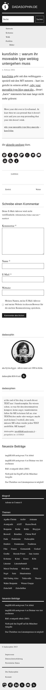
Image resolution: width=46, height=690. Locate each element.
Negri (6, 573)
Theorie (38, 578)
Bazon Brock (30, 524)
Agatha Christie (10, 519)
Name (6, 261)
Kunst (25, 558)
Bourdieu (18, 534)
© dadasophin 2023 (10, 646)
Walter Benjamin (10, 583)
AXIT (19, 524)
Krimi (17, 558)
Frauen (14, 548)
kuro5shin (7, 76)
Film (5, 548)
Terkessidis (26, 578)
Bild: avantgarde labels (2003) (17, 468)
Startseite (9, 28)
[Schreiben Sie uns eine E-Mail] (28, 685)
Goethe (7, 553)
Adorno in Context (12, 502)
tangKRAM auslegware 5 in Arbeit (19, 455)
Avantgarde (8, 524)
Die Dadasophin (11, 671)
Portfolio (9, 41)
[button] (4, 155)
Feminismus (19, 544)
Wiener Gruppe (27, 583)
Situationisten (25, 573)
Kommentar (9, 225)
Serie (14, 573)
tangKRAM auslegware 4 (25, 431)
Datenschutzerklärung (14, 658)
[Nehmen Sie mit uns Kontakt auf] (33, 685)
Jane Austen (34, 553)
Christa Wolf (30, 534)
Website (6, 287)
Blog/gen (36, 529)
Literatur (7, 563)
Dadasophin (29, 539)
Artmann (33, 519)
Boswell (7, 534)
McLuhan (25, 568)
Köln (34, 558)
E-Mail (7, 274)
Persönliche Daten (12, 663)
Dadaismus (16, 539)
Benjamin (8, 529)
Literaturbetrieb (20, 563)
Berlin (17, 529)
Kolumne (9, 32)
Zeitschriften (21, 588)
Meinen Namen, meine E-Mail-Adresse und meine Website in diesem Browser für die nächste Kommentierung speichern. (24, 304)
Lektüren (14, 173)
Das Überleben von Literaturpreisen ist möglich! (24, 482)
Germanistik (25, 548)
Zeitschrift (8, 588)
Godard (37, 548)
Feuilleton (32, 544)
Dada (6, 539)
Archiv (23, 519)
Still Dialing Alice (11, 578)
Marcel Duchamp (11, 568)
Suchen (39, 19)
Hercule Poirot (19, 553)
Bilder (11, 44)
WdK (8, 37)
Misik (35, 568)
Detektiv (7, 544)
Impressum (9, 654)
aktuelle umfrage (15, 144)
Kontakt (8, 677)
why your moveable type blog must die (21, 126)
